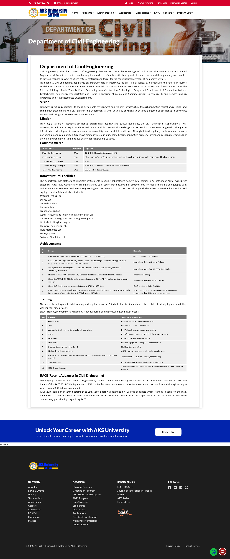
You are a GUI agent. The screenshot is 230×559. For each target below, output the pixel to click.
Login (130, 3)
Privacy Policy (173, 545)
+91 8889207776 (40, 3)
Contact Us (123, 501)
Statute (32, 520)
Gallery (32, 494)
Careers (32, 505)
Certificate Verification (85, 516)
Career (194, 3)
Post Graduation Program (87, 494)
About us (33, 486)
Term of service (192, 545)
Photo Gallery (80, 524)
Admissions (34, 501)
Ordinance (34, 516)
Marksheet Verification (85, 520)
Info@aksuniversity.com (68, 3)
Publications (79, 513)
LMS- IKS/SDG (125, 486)
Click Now (168, 432)
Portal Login (162, 3)
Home (75, 12)
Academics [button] (125, 12)
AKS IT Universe (79, 545)
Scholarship (79, 505)
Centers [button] (168, 12)
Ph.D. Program (80, 498)
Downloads (79, 509)
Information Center (178, 3)
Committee (34, 509)
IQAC (157, 12)
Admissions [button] (143, 12)
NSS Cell (32, 513)
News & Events (36, 490)
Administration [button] (106, 12)
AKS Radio (123, 498)
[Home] (47, 13)
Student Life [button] (184, 12)
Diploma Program (82, 486)
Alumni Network (145, 3)
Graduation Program (84, 490)
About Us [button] (87, 12)
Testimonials (35, 498)
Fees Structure (80, 501)
